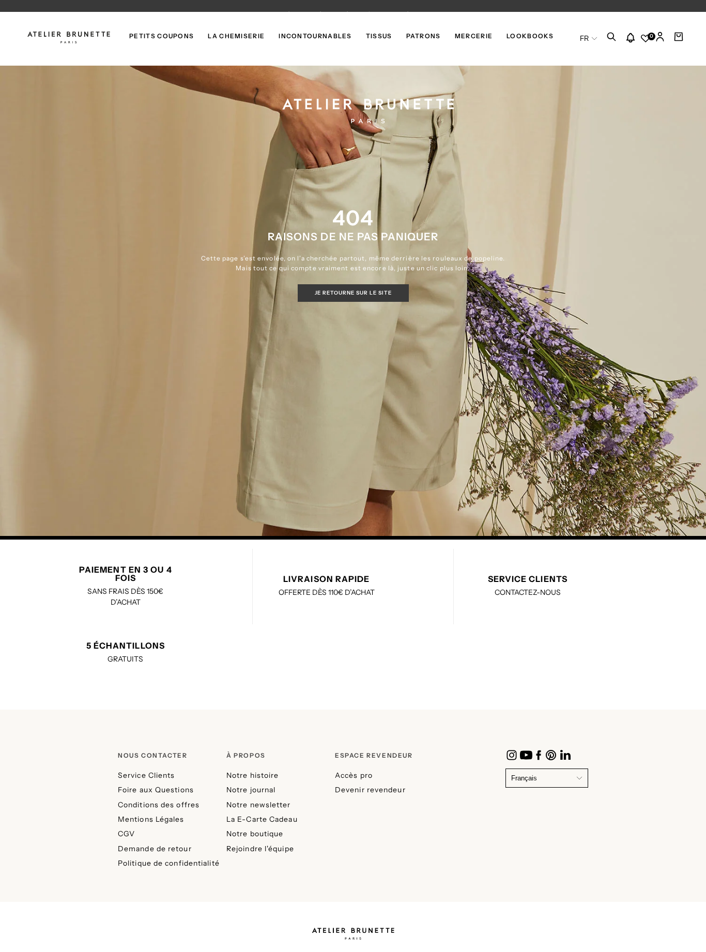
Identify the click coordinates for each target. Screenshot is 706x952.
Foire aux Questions (156, 789)
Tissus (379, 36)
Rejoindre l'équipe (260, 848)
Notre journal (250, 789)
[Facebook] (538, 755)
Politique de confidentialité (169, 863)
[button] (611, 39)
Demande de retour (155, 848)
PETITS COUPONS (161, 36)
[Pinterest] (551, 755)
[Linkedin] (565, 755)
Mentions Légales (151, 819)
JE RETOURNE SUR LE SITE (353, 292)
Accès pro (354, 775)
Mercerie (474, 36)
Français (524, 778)
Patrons (423, 36)
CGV (126, 833)
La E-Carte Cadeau (262, 819)
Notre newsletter (258, 804)
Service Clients (146, 775)
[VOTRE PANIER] (678, 39)
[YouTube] (526, 755)
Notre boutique (254, 833)
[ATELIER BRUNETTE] (353, 930)
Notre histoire (252, 775)
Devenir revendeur (370, 789)
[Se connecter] (660, 39)
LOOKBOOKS (530, 36)
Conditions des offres (158, 804)
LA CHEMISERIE (236, 36)
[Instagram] (511, 755)
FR (584, 38)
